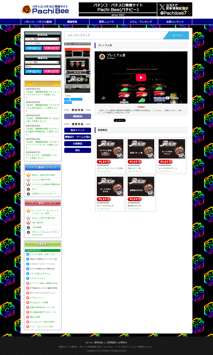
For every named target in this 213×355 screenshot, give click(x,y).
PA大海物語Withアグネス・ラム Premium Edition (50, 312)
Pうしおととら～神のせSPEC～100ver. (46, 322)
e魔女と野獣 (34, 317)
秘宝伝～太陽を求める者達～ (44, 175)
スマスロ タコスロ (37, 278)
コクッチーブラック (104, 171)
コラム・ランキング (141, 21)
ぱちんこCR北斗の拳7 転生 (43, 218)
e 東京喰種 (36, 227)
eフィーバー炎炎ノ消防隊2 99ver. (43, 283)
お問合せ (123, 342)
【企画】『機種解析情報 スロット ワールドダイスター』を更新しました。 (42, 95)
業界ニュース (106, 21)
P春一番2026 (37, 223)
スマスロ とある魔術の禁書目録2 (46, 184)
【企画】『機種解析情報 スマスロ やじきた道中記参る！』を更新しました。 (42, 108)
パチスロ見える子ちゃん (39, 273)
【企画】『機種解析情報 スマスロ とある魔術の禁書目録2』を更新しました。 (42, 131)
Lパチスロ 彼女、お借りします (42, 254)
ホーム (89, 342)
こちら (155, 110)
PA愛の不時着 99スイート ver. (42, 307)
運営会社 (98, 342)
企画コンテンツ (175, 21)
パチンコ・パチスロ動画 (38, 21)
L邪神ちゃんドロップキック (44, 194)
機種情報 (72, 21)
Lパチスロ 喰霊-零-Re (41, 180)
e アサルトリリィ (36, 298)
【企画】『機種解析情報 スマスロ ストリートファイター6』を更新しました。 (42, 145)
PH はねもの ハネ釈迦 (38, 302)
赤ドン (35, 189)
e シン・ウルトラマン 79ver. (41, 327)
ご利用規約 (110, 342)
